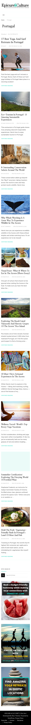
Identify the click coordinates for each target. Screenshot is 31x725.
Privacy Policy (19, 718)
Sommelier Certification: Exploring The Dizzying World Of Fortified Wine (14, 477)
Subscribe (4, 720)
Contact (12, 720)
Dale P (4, 46)
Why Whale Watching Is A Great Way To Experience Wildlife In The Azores (12, 220)
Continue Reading (7, 85)
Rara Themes (16, 716)
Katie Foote (6, 173)
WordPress (11, 718)
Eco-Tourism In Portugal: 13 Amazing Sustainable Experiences (14, 117)
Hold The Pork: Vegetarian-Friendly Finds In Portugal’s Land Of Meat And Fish (13, 532)
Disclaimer (20, 720)
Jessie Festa (6, 277)
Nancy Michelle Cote (8, 123)
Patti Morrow (7, 226)
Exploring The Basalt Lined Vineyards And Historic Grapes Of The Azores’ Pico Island (15, 323)
